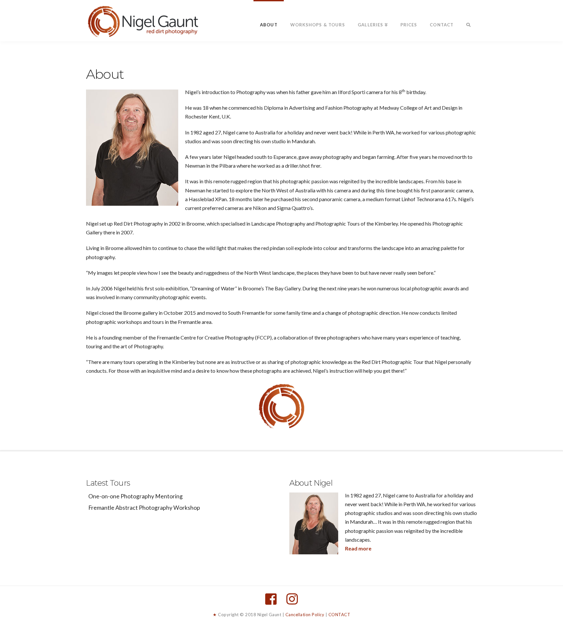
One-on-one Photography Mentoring (135, 496)
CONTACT (339, 614)
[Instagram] (292, 598)
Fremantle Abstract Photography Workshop (144, 507)
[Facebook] (271, 598)
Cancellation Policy (305, 614)
